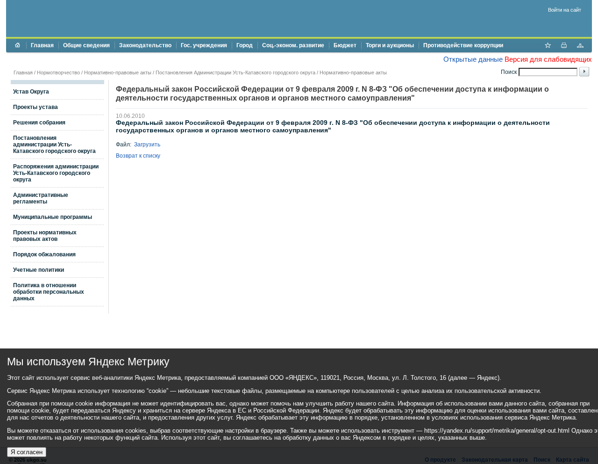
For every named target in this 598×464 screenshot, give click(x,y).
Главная (42, 45)
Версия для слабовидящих (548, 59)
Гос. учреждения (204, 45)
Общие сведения (86, 45)
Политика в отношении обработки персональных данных (48, 292)
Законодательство (145, 45)
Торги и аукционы (390, 45)
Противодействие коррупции (463, 45)
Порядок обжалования (44, 254)
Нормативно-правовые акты (117, 72)
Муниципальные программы (52, 217)
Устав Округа (31, 91)
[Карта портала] (580, 46)
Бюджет (345, 45)
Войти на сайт (564, 10)
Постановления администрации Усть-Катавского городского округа (54, 144)
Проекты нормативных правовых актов (45, 235)
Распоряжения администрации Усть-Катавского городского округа (56, 173)
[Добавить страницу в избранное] (547, 46)
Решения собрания (39, 122)
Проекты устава (35, 107)
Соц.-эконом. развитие (293, 45)
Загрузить (147, 144)
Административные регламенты (40, 198)
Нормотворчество (58, 72)
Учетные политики (38, 270)
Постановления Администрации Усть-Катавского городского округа (235, 72)
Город (244, 45)
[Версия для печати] (564, 46)
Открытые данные (473, 59)
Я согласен (27, 452)
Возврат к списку (138, 156)
